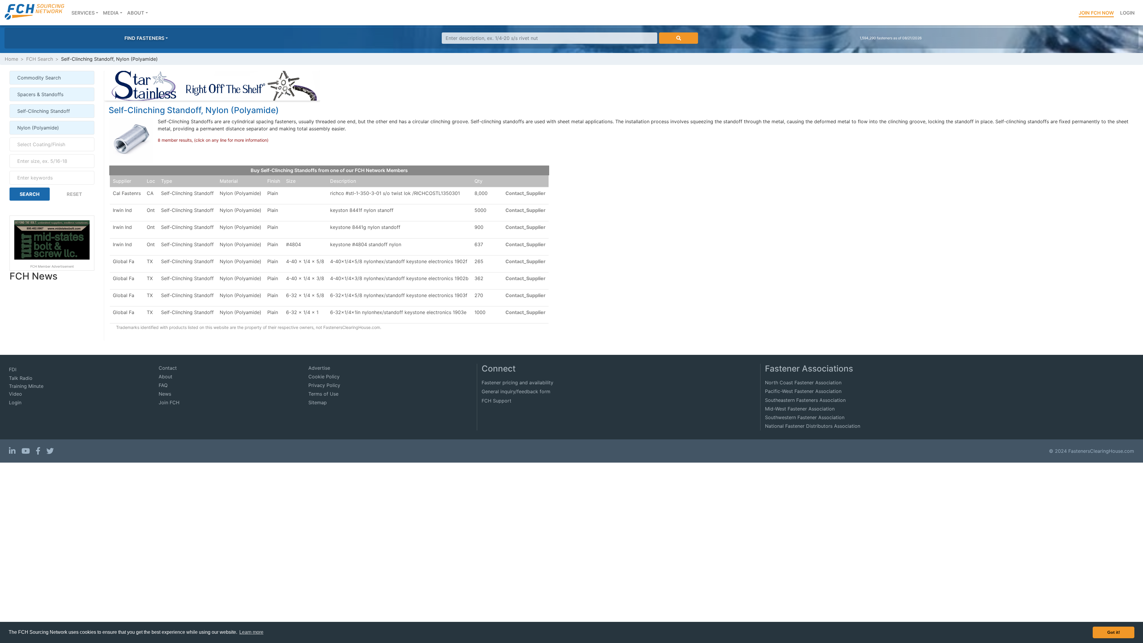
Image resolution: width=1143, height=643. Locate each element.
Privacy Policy (324, 385)
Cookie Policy (324, 377)
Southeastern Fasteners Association (805, 400)
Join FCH (169, 402)
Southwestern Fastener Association (804, 417)
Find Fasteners (144, 38)
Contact (168, 368)
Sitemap (317, 402)
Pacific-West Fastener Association (803, 391)
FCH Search (39, 59)
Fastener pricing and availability (517, 383)
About (165, 377)
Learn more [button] (251, 632)
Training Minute (26, 386)
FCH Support (496, 401)
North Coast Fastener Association (803, 383)
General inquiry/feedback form (516, 391)
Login (1127, 13)
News (165, 394)
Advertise (319, 368)
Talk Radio (20, 378)
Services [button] (86, 13)
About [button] (135, 13)
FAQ (163, 385)
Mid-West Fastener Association (800, 409)
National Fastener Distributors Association (812, 426)
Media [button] (111, 13)
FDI (12, 369)
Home (11, 59)
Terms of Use (323, 394)
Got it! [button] (1113, 632)
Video (15, 394)
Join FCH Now (1096, 13)
